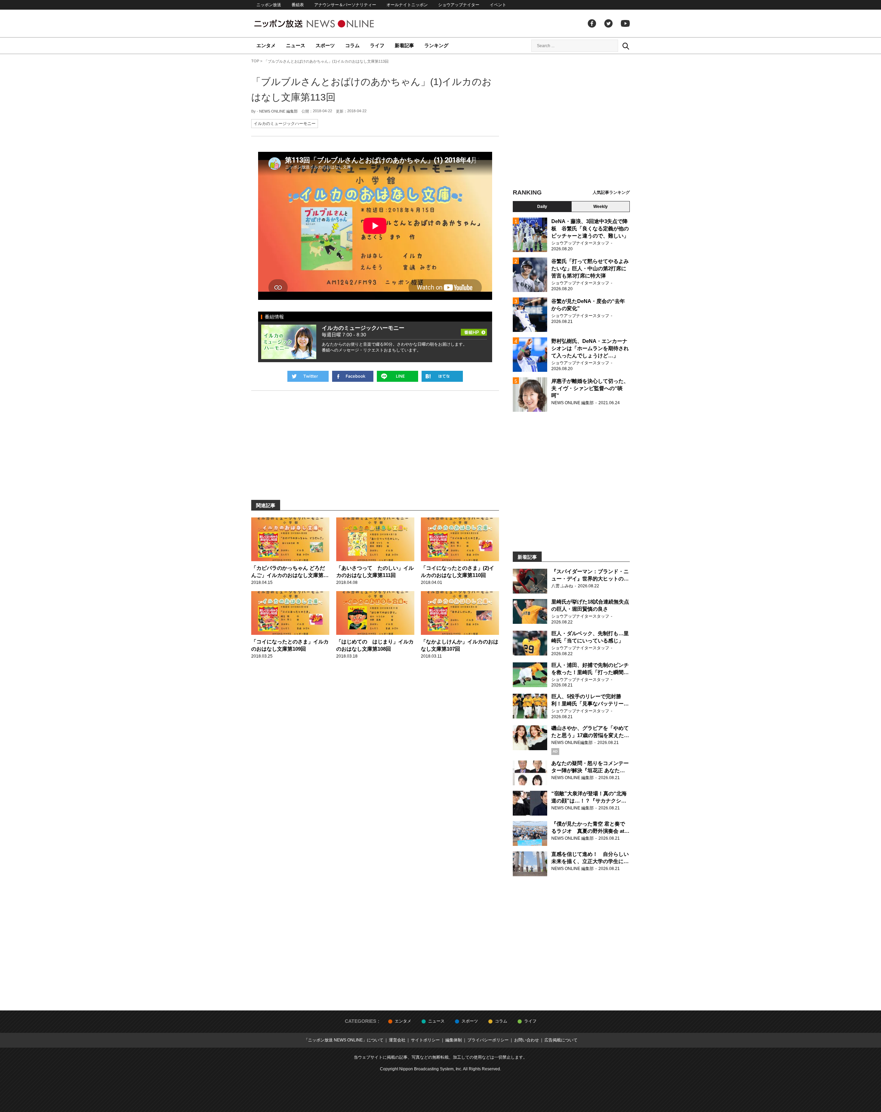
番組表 (297, 4)
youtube (625, 23)
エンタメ (266, 45)
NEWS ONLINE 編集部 (278, 111)
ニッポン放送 (268, 4)
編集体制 (453, 1040)
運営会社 (397, 1040)
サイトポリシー (425, 1040)
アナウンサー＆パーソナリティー (345, 4)
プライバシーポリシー (488, 1040)
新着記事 (404, 45)
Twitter (608, 23)
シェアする (352, 376)
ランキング (436, 45)
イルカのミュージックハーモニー (285, 123)
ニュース (295, 45)
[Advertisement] (571, 122)
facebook (592, 23)
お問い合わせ (526, 1040)
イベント (498, 4)
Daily (542, 206)
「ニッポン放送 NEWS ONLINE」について (343, 1040)
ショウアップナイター (458, 4)
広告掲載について (560, 1040)
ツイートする (308, 376)
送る (397, 376)
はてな (442, 376)
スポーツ (325, 45)
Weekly (600, 206)
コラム (352, 45)
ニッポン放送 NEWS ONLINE (327, 24)
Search (626, 46)
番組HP (474, 330)
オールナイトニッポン (407, 4)
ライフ (377, 45)
